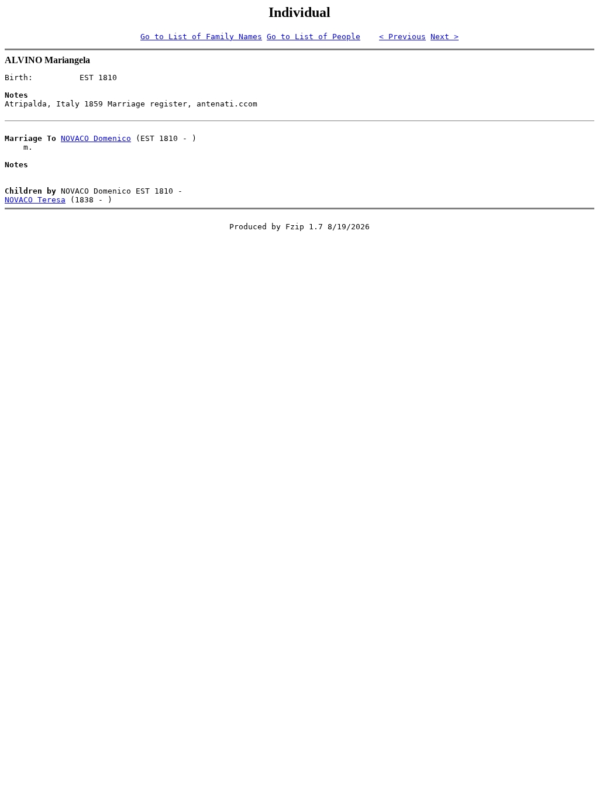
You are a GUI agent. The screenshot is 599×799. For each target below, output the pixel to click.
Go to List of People (313, 36)
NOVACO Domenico (96, 138)
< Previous (402, 36)
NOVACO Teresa (35, 199)
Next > (445, 36)
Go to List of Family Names (201, 36)
